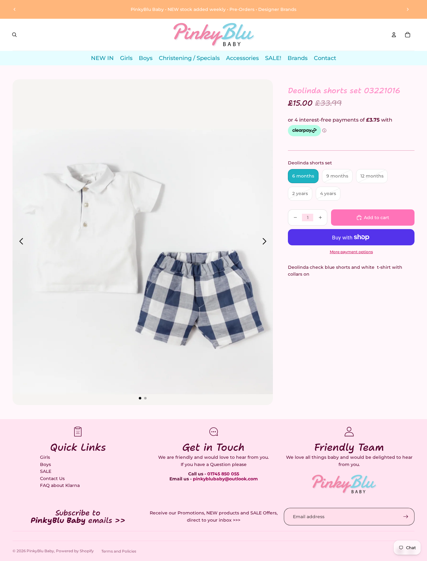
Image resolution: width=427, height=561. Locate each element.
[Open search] (14, 35)
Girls (45, 457)
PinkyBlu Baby (40, 550)
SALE (45, 471)
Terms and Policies (118, 551)
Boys (45, 464)
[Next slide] (407, 9)
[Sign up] (406, 517)
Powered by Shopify (75, 550)
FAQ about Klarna (60, 485)
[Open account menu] (394, 35)
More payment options (351, 252)
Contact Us (52, 478)
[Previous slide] (15, 9)
